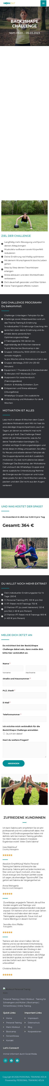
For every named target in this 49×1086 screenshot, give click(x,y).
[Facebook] (11, 1060)
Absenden (13, 763)
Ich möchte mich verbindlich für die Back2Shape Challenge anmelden (21, 728)
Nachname (30, 673)
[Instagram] (5, 1060)
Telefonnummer (12, 714)
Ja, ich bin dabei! (14, 733)
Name (6, 663)
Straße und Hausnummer (17, 678)
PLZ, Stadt (9, 690)
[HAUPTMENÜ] (44, 3)
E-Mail (6, 702)
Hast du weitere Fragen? (16, 740)
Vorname (7, 673)
